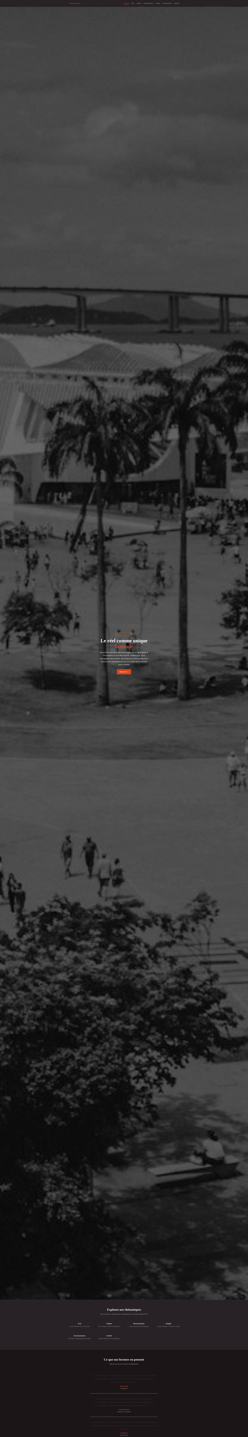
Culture (139, 3)
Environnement (167, 3)
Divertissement (148, 3)
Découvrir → (124, 672)
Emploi (158, 3)
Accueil (126, 3)
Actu (132, 3)
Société (176, 3)
